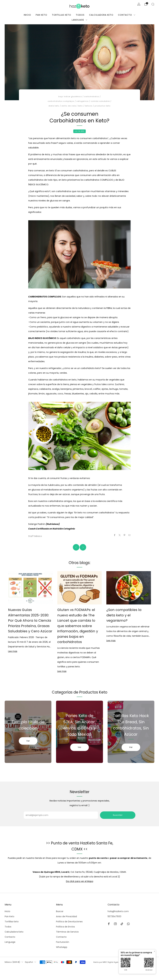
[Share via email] (129, 535)
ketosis (88, 106)
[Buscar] (152, 4)
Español (29, 962)
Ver (28, 741)
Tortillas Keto (61, 14)
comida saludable (100, 101)
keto (80, 106)
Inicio (27, 14)
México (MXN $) (12, 962)
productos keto (103, 106)
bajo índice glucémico (70, 96)
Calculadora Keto (101, 14)
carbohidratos (91, 96)
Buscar (59, 911)
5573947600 (114, 916)
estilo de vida (68, 106)
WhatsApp (61, 947)
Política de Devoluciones (69, 921)
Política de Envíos (65, 926)
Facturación (62, 942)
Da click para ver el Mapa (79, 881)
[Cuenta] (138, 4)
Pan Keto (41, 14)
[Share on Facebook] (114, 535)
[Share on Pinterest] (124, 535)
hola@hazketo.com (118, 911)
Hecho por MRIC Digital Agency (106, 962)
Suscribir (118, 815)
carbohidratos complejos (61, 101)
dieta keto (53, 106)
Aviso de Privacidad (66, 916)
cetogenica (82, 101)
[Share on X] (119, 535)
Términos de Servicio (67, 931)
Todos (80, 14)
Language (78, 19)
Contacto (125, 14)
